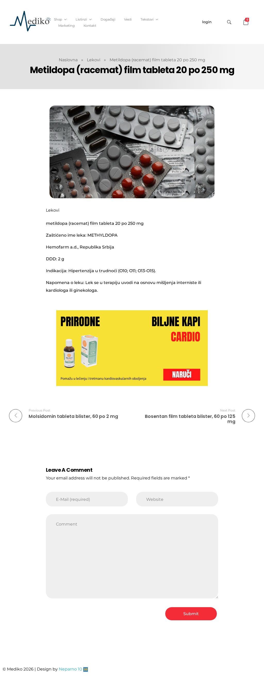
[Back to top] (255, 654)
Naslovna (68, 59)
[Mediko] (30, 21)
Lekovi (93, 59)
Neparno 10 (70, 669)
